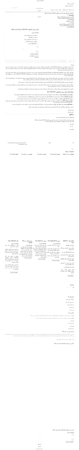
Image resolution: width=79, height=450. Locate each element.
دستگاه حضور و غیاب (70, 299)
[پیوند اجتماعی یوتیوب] (21, 59)
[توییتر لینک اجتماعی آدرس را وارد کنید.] (9, 2)
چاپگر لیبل (66, 13)
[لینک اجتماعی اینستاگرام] (22, 59)
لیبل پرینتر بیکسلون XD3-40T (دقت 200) (66, 18)
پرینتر (35, 55)
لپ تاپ (70, 310)
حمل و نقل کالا (63, 61)
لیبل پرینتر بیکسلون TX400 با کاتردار (67, 25)
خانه (72, 13)
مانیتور (70, 307)
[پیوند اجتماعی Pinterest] (8, 2)
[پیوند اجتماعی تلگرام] (5, 2)
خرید (73, 302)
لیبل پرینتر (24, 88)
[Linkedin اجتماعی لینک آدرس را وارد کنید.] (7, 2)
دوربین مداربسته (69, 302)
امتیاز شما (72, 124)
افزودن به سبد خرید (69, 441)
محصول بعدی (71, 22)
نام (73, 142)
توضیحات (70, 61)
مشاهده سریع (72, 278)
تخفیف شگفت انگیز (9, 11)
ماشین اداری (70, 13)
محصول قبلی (71, 15)
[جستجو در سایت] (6, 5)
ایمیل (49, 142)
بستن (72, 154)
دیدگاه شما (71, 129)
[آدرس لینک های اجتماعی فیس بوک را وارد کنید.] (11, 2)
